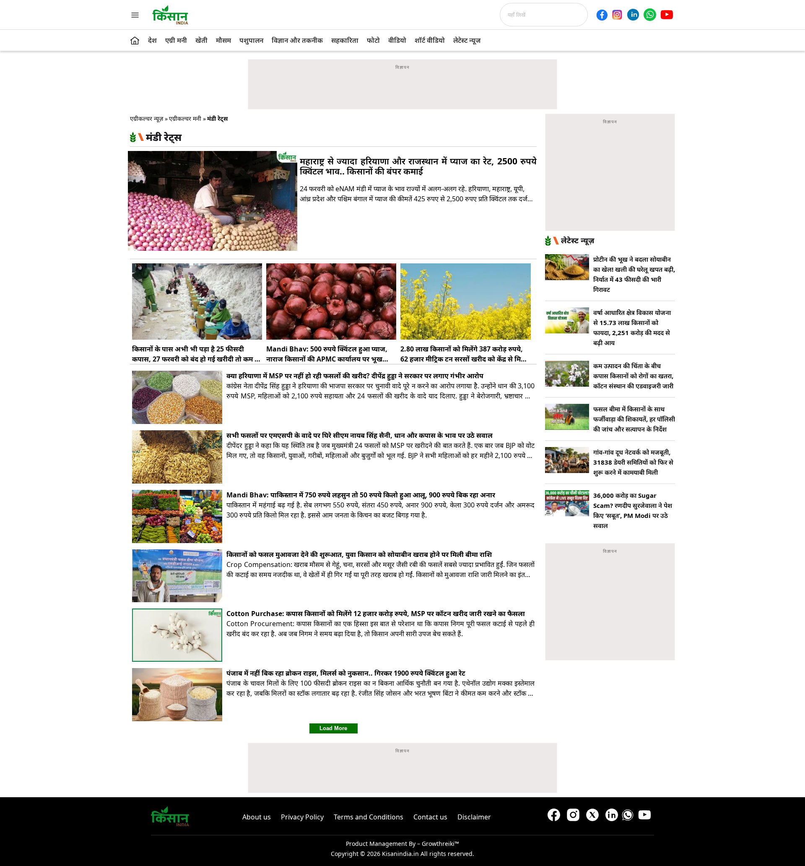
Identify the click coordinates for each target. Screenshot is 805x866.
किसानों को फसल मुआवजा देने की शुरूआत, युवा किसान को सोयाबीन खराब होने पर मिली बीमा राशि (359, 554)
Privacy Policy (302, 817)
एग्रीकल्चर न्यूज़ (146, 118)
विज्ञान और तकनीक (297, 40)
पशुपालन (251, 40)
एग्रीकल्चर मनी (185, 118)
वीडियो (397, 40)
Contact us (430, 817)
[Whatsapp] (650, 14)
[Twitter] (592, 817)
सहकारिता (344, 40)
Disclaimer (474, 817)
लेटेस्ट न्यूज (466, 40)
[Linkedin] (633, 14)
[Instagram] (617, 14)
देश (152, 40)
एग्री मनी (176, 40)
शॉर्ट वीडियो (430, 40)
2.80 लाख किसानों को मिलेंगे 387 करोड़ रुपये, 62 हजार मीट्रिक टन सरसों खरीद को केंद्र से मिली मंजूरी (464, 359)
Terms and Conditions (368, 817)
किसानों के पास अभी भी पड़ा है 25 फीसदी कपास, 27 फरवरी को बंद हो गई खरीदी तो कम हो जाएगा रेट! (196, 359)
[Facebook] (602, 15)
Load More (333, 728)
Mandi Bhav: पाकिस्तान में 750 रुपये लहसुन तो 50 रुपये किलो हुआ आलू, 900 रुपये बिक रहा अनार (360, 494)
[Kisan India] (170, 15)
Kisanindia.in (400, 854)
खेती (201, 40)
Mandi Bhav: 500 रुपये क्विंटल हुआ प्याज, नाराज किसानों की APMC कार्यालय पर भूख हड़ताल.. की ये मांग (326, 359)
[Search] (590, 14)
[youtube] (666, 14)
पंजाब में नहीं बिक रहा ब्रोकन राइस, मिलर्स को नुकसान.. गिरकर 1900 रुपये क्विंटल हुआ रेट (345, 673)
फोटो (373, 40)
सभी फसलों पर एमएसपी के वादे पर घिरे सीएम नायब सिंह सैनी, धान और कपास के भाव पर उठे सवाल (361, 435)
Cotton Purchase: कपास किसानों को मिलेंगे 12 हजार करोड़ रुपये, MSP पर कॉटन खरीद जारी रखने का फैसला (377, 613)
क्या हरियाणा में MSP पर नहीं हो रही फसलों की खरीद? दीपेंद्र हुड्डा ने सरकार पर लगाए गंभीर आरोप (354, 375)
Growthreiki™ (440, 844)
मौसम (223, 40)
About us (256, 817)
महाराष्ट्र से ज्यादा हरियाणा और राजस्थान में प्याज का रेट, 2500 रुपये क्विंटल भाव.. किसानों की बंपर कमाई (418, 166)
